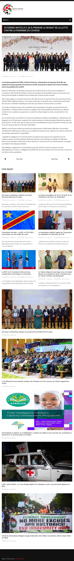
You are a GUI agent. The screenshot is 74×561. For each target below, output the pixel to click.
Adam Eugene (28, 200)
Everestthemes (19, 559)
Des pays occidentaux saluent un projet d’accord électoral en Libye (17, 196)
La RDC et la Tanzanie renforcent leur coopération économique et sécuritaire (16, 273)
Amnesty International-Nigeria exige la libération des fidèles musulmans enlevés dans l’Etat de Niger (36, 537)
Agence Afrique (29, 76)
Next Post (54, 159)
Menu (6, 20)
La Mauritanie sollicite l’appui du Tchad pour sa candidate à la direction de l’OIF (55, 233)
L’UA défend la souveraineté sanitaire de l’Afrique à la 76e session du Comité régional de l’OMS (35, 382)
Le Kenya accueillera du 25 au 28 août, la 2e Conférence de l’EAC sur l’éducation (55, 196)
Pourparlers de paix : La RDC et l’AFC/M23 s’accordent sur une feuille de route (18, 233)
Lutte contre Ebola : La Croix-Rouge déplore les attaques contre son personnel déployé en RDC (36, 485)
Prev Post (19, 159)
